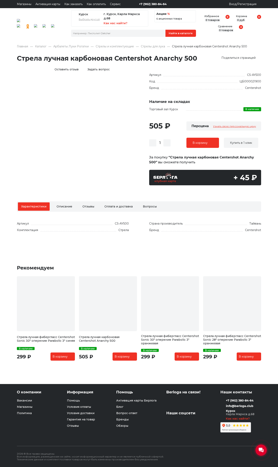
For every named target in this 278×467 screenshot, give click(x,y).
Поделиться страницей (238, 57)
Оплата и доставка (118, 206)
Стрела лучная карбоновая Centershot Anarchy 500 (99, 339)
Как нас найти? (238, 418)
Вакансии (24, 400)
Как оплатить (96, 4)
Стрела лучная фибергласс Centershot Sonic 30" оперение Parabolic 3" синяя (46, 339)
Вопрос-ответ (126, 413)
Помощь (73, 400)
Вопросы (150, 206)
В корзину (200, 143)
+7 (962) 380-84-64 (153, 4)
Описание (64, 206)
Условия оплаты (79, 407)
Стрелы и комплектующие (115, 46)
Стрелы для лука (153, 46)
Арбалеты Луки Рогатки (71, 46)
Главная (22, 46)
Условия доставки (80, 413)
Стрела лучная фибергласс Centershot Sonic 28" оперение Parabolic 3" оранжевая (232, 339)
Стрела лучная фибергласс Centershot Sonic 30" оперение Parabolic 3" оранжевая (170, 339)
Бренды (122, 419)
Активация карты (47, 4)
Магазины (24, 4)
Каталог (40, 46)
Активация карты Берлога (136, 400)
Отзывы (88, 206)
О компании (29, 392)
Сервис (115, 4)
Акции (163, 13)
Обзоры (122, 426)
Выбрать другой (89, 19)
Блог (119, 407)
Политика (24, 413)
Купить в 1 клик (241, 143)
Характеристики (33, 206)
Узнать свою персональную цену (234, 126)
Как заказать (73, 4)
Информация (80, 392)
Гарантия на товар (81, 419)
